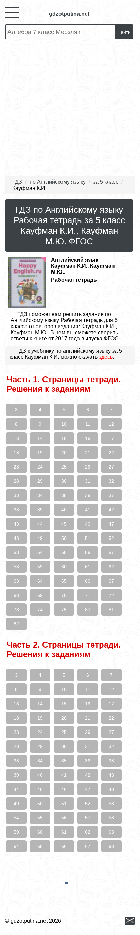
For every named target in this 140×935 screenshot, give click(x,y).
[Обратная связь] (130, 921)
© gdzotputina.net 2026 (33, 921)
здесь (106, 357)
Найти (124, 32)
